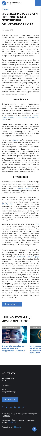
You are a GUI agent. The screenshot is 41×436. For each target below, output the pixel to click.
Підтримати (10, 400)
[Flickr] (19, 407)
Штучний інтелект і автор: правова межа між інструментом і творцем (13, 348)
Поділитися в (11, 304)
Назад (6, 9)
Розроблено (7, 427)
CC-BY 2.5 (11, 422)
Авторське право (10, 327)
